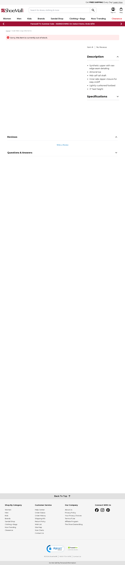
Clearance (117, 19)
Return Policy (40, 521)
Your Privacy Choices (73, 516)
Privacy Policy (70, 513)
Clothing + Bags (77, 19)
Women (7, 19)
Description (95, 56)
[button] (56, 548)
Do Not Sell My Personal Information (62, 563)
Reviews (12, 137)
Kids (29, 19)
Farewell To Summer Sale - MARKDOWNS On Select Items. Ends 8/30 (63, 24)
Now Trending (98, 19)
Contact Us (39, 533)
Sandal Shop (57, 19)
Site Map (38, 527)
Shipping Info (40, 518)
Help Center (40, 510)
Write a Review (62, 145)
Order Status (40, 513)
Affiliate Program (71, 521)
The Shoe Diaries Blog (74, 524)
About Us (68, 510)
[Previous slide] (3, 24)
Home (8, 31)
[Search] (93, 10)
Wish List (38, 524)
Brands (41, 19)
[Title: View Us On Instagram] (102, 510)
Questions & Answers (19, 152)
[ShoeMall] (12, 10)
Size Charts (39, 530)
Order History (40, 516)
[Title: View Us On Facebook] (97, 510)
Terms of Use (70, 518)
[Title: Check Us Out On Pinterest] (108, 510)
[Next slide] (121, 24)
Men (19, 19)
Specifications (97, 96)
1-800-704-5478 (65, 556)
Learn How (118, 2)
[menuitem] (7, 18)
